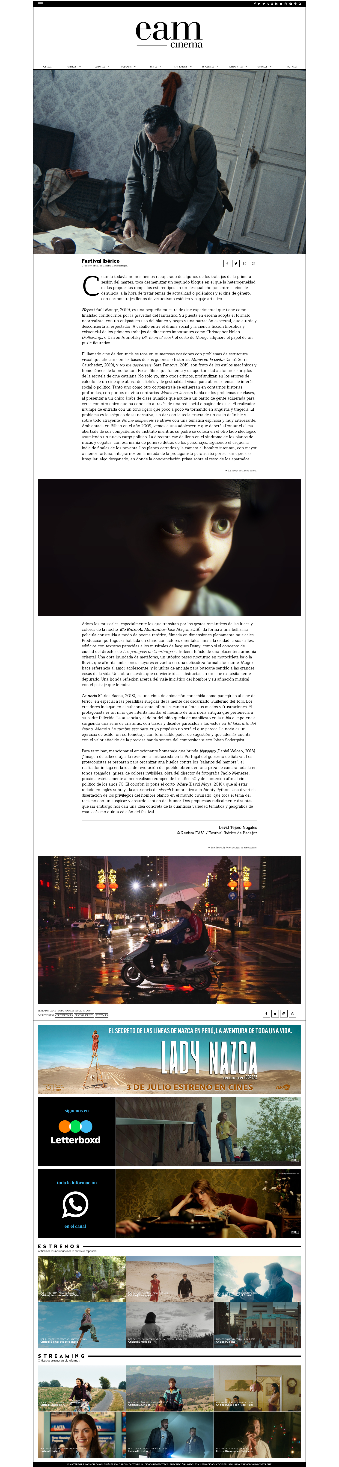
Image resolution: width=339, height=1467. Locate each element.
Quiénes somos (113, 1465)
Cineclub (262, 67)
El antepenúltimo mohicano (96, 12)
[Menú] (40, 3)
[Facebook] (227, 263)
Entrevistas (180, 67)
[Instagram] (244, 263)
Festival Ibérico (84, 1015)
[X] (236, 263)
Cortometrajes (64, 1015)
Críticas (72, 67)
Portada (47, 67)
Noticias (292, 67)
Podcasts (126, 67)
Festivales (99, 67)
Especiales (208, 67)
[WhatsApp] (253, 263)
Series (153, 67)
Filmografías (235, 67)
